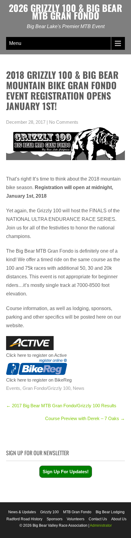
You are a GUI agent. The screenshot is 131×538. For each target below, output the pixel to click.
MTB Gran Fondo (77, 512)
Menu (15, 43)
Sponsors (54, 519)
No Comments (63, 122)
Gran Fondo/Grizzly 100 (46, 388)
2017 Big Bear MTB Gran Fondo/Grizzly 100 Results (61, 405)
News (78, 388)
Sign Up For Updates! (66, 471)
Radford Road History (24, 519)
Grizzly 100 (49, 512)
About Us (118, 519)
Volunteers (75, 519)
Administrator (101, 525)
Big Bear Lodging (110, 512)
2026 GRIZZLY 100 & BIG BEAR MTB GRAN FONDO (65, 11)
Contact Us (98, 519)
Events (13, 388)
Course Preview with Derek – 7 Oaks (85, 418)
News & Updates (22, 512)
